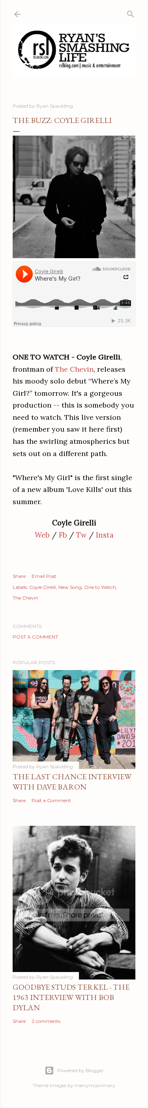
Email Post (44, 576)
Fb (63, 535)
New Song (70, 587)
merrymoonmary (95, 1085)
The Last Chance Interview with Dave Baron (72, 781)
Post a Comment (35, 637)
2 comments (46, 1021)
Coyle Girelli (42, 587)
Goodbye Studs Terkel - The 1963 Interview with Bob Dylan (71, 997)
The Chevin (74, 369)
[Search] (130, 12)
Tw (81, 535)
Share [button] (19, 576)
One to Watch (100, 587)
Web (42, 535)
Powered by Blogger (80, 1070)
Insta (105, 535)
